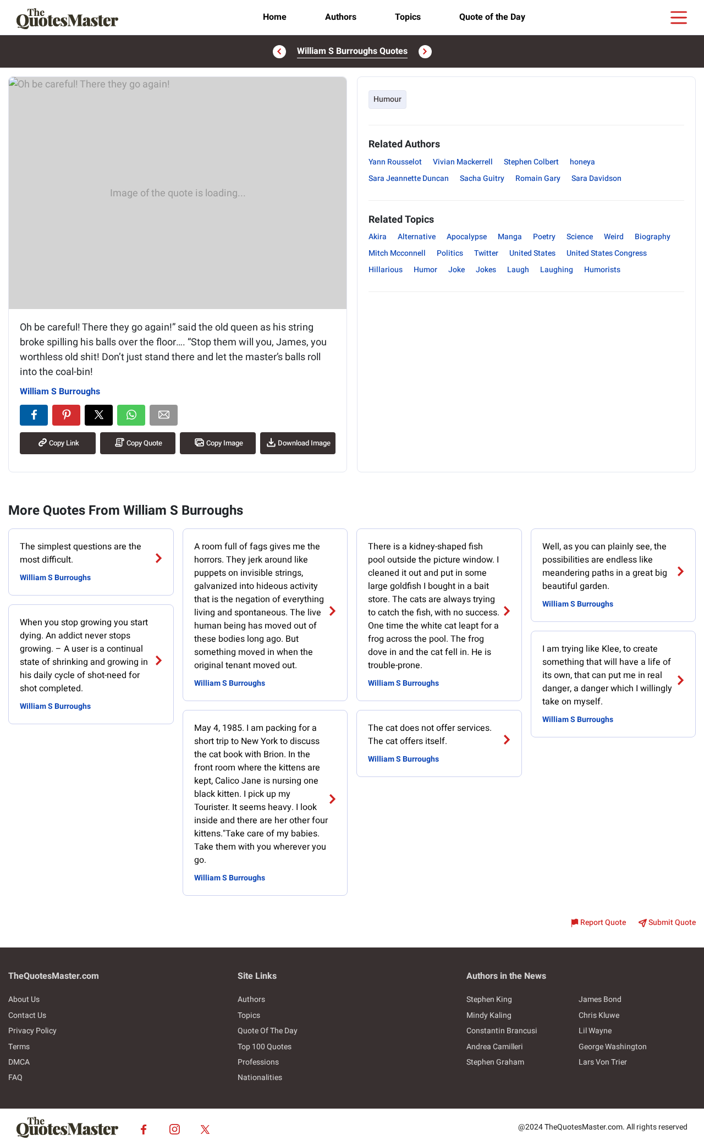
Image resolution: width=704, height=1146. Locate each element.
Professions (258, 1062)
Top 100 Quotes (265, 1047)
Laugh (518, 270)
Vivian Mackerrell (463, 162)
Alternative (417, 237)
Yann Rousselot (395, 162)
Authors (340, 17)
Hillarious (386, 270)
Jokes (486, 270)
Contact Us (27, 1015)
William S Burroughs (60, 391)
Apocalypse (467, 237)
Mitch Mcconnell (397, 253)
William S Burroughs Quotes (352, 51)
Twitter (486, 253)
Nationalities (260, 1077)
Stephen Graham (495, 1062)
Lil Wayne (595, 1031)
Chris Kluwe (599, 1015)
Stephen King (489, 999)
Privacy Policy (32, 1031)
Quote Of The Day (268, 1031)
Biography (652, 237)
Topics (408, 17)
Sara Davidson (596, 178)
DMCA (19, 1062)
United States (532, 253)
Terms (19, 1047)
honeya (582, 162)
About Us (24, 999)
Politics (450, 253)
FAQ (15, 1077)
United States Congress (606, 253)
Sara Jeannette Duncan (409, 178)
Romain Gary (537, 178)
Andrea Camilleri (494, 1047)
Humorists (602, 270)
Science (579, 237)
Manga (510, 237)
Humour (387, 99)
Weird (614, 237)
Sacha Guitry (482, 178)
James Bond (600, 999)
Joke (456, 270)
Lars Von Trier (603, 1062)
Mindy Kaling (489, 1015)
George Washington (613, 1047)
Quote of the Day (492, 17)
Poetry (544, 237)
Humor (425, 270)
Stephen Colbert (531, 162)
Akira (378, 237)
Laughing (556, 270)
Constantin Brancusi (501, 1031)
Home (275, 17)
